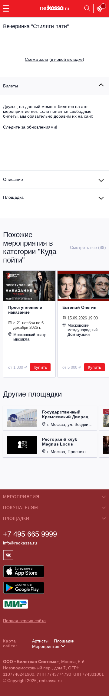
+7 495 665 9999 (30, 534)
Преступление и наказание (25, 310)
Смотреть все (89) (88, 247)
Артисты (40, 641)
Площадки (64, 641)
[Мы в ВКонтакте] (8, 555)
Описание (13, 179)
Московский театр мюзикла (29, 336)
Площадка (13, 197)
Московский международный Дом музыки (82, 330)
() (54, 59)
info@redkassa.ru (20, 543)
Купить (40, 367)
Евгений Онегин (79, 307)
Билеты (10, 85)
